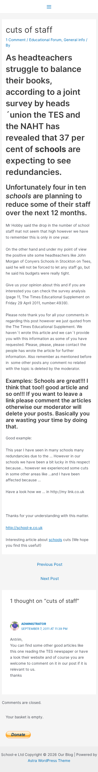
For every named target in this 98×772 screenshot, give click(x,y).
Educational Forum (45, 40)
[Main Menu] (49, 6)
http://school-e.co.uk (24, 527)
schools (55, 539)
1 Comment (16, 40)
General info (74, 40)
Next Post (50, 578)
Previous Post (49, 564)
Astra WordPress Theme (49, 760)
